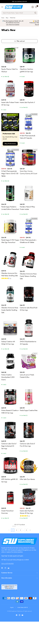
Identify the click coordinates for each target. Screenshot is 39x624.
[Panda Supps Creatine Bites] (29, 397)
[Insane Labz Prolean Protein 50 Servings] (10, 89)
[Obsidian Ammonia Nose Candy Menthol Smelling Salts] (10, 294)
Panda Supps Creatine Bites (28, 410)
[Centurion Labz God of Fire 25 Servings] (29, 430)
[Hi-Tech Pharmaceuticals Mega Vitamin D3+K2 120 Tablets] (10, 158)
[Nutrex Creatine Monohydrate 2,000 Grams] (10, 361)
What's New (12, 17)
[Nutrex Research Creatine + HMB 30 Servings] (10, 397)
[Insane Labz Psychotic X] (29, 89)
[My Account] (32, 7)
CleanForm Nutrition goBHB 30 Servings (26, 70)
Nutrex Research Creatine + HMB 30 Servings (10, 411)
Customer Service (6, 573)
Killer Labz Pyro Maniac (27, 479)
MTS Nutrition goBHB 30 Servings (9, 480)
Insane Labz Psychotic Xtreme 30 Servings (27, 512)
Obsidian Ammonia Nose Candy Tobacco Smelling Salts (28, 276)
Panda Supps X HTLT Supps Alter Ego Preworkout (10, 241)
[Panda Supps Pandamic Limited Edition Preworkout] (10, 193)
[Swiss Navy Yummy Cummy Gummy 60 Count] (29, 158)
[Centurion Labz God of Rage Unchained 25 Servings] (10, 430)
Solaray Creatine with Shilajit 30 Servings (8, 342)
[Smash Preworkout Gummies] (10, 497)
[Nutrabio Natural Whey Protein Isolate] (29, 193)
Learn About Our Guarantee (12, 24)
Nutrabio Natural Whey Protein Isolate (27, 208)
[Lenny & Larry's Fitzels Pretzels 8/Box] (29, 361)
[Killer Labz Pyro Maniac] (29, 466)
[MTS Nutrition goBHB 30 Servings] (10, 466)
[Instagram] (6, 567)
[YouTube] (9, 568)
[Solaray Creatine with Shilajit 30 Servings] (10, 328)
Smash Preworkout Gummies (7, 512)
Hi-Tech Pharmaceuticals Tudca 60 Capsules (27, 136)
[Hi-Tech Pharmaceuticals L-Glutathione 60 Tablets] (29, 226)
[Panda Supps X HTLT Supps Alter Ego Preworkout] (10, 226)
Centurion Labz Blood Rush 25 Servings (28, 308)
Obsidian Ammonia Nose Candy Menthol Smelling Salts (9, 310)
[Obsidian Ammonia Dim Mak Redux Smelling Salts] (10, 260)
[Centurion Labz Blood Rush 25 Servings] (29, 294)
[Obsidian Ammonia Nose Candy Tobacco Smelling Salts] (29, 260)
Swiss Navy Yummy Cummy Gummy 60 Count (28, 172)
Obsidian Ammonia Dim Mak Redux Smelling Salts (9, 274)
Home (2, 17)
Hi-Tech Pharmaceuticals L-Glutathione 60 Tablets (28, 241)
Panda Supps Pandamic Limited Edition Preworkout (10, 208)
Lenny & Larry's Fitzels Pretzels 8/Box (27, 376)
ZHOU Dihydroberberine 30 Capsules (28, 342)
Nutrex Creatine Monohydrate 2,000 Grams (8, 377)
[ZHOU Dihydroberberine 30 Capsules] (29, 328)
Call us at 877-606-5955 (7, 563)
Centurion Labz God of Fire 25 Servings (27, 444)
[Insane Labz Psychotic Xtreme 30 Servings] (29, 497)
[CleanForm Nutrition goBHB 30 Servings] (29, 56)
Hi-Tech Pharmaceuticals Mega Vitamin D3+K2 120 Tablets (9, 173)
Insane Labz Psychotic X (27, 102)
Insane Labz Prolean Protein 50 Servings (10, 103)
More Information (6, 578)
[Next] (30, 530)
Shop (7, 17)
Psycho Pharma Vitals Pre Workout (9, 70)
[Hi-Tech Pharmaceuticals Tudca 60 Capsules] (29, 122)
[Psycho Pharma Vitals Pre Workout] (10, 56)
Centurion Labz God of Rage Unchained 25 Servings (8, 446)
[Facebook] (2, 567)
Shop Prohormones (10, 144)
